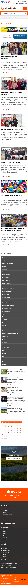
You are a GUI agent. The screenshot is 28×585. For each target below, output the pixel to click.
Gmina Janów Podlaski (8, 305)
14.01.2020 (7, 43)
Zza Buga (4, 260)
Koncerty (4, 331)
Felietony (4, 342)
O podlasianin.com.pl (11, 495)
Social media (6, 552)
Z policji (4, 314)
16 (20, 428)
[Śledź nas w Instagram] (6, 2)
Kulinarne (4, 364)
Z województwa (6, 280)
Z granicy (4, 317)
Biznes (4, 535)
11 (5, 428)
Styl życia (5, 541)
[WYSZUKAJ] (14, 13)
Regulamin (5, 554)
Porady (4, 350)
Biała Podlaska (6, 277)
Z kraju (4, 266)
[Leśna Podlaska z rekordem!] (14, 120)
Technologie (5, 347)
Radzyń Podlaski (6, 283)
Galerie (4, 533)
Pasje (3, 356)
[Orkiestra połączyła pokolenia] (14, 48)
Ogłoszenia (5, 510)
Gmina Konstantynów (8, 302)
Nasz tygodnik (15, 497)
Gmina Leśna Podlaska (8, 288)
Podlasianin (4, 17)
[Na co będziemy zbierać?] (14, 186)
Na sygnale (5, 529)
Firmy (4, 518)
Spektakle (5, 336)
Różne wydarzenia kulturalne (10, 333)
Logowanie (5, 548)
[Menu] (25, 8)
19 (8, 430)
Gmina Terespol (6, 300)
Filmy (3, 339)
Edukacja (5, 539)
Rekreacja (4, 353)
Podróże (4, 345)
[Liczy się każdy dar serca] (14, 153)
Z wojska (4, 319)
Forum (4, 512)
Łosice (4, 272)
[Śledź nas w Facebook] (2, 2)
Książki (4, 322)
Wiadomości (6, 527)
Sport (4, 531)
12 (8, 428)
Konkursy (5, 516)
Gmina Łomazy (6, 294)
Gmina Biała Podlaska (8, 291)
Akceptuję (23, 579)
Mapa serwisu (6, 550)
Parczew (4, 269)
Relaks (4, 361)
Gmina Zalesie (6, 311)
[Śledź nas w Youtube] (9, 2)
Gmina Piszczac (6, 297)
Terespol (4, 286)
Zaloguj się (23, 1)
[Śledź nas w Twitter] (4, 2)
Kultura (5, 537)
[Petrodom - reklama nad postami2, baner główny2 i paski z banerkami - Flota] (14, 29)
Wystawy (4, 325)
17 (2, 430)
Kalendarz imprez (7, 514)
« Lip (6, 436)
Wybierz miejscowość (13, 458)
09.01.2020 (7, 182)
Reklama (20, 495)
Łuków (4, 258)
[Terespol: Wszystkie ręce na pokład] (14, 83)
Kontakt (22, 497)
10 (2, 428)
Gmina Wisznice (6, 308)
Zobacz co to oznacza (16, 579)
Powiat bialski (6, 274)
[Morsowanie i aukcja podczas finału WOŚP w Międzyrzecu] (14, 220)
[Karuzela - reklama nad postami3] (14, 36)
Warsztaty (5, 328)
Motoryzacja (5, 359)
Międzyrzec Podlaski (7, 263)
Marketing (6, 497)
